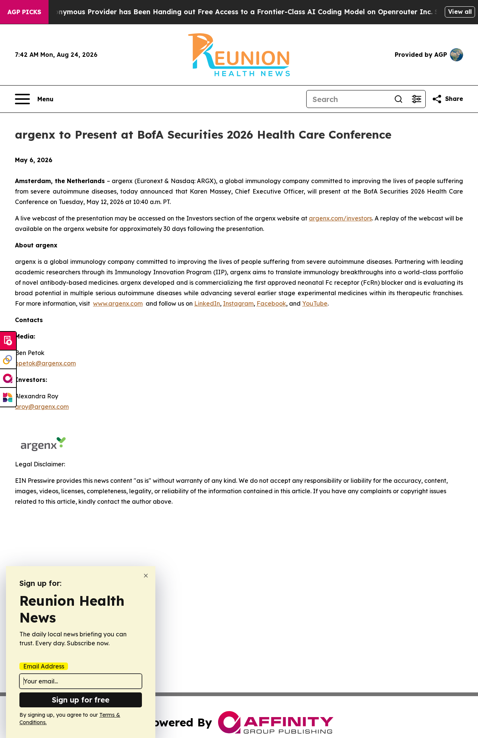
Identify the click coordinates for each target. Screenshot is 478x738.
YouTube (315, 303)
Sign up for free (80, 699)
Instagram (238, 303)
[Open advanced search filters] (416, 99)
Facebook (271, 303)
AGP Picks (24, 12)
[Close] (145, 575)
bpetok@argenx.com (45, 363)
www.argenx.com (118, 303)
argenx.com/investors (340, 218)
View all (460, 11)
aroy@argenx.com (42, 406)
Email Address (43, 666)
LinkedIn (207, 303)
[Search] (398, 99)
